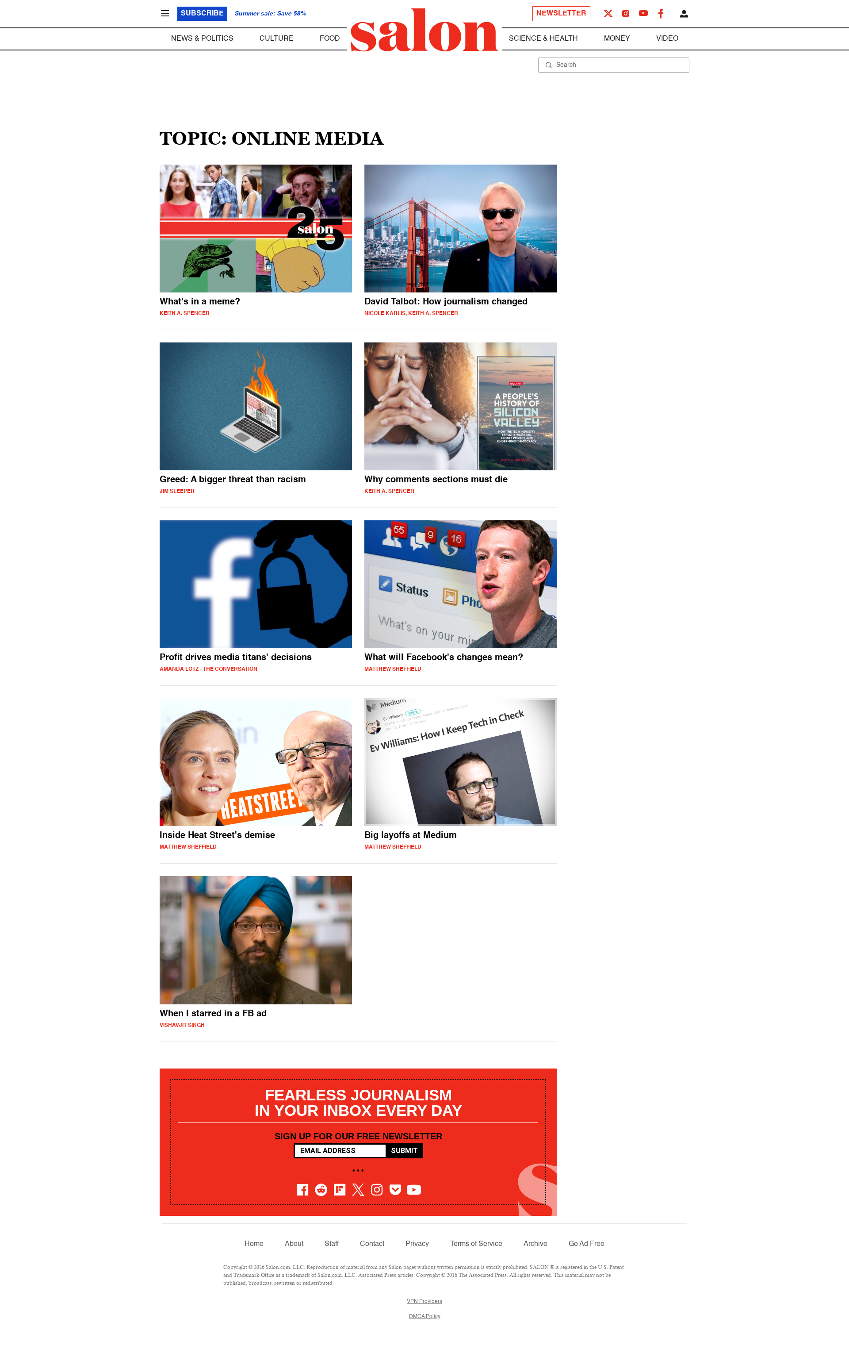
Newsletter (561, 13)
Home (254, 1244)
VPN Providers (424, 1301)
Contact (372, 1244)
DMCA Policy (424, 1316)
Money (617, 38)
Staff (332, 1244)
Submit (404, 1150)
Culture (277, 38)
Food (330, 38)
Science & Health (543, 38)
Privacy (417, 1244)
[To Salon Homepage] (424, 30)
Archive (535, 1244)
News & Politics (202, 38)
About (294, 1244)
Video (667, 38)
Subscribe (202, 13)
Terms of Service (476, 1244)
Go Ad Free (586, 1244)
